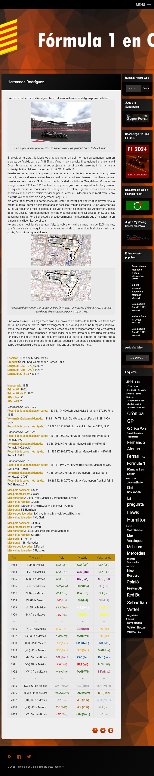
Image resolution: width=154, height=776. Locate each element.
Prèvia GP (134, 588)
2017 (137, 382)
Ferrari (133, 456)
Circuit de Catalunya (136, 407)
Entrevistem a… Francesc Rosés (140, 269)
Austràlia (142, 390)
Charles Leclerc (134, 404)
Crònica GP (135, 417)
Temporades (134, 622)
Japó (134, 478)
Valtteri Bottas (136, 627)
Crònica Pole (137, 428)
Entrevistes (138, 276)
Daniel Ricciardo (135, 433)
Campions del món (136, 400)
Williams (131, 632)
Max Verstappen (135, 538)
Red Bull (135, 594)
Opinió (133, 582)
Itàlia (128, 478)
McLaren (134, 547)
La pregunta (135, 501)
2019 (136, 387)
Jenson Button (135, 482)
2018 (129, 386)
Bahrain (130, 393)
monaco (130, 566)
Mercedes (136, 553)
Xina (140, 632)
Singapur (130, 619)
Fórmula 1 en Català (135, 471)
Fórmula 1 (136, 463)
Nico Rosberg (133, 573)
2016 (129, 381)
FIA (143, 457)
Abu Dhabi (131, 390)
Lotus (129, 526)
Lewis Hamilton (136, 516)
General (135, 279)
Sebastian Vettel (137, 606)
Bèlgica (130, 397)
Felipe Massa (132, 437)
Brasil (138, 393)
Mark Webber (135, 530)
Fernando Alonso (136, 445)
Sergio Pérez (133, 615)
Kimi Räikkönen (134, 490)
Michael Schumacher (133, 560)
